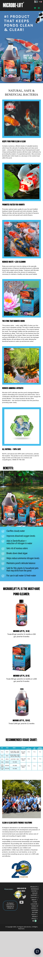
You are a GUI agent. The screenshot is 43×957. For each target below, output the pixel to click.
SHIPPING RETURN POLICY (35, 912)
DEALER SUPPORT (34, 894)
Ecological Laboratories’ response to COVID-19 (10, 905)
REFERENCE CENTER (35, 890)
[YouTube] (22, 902)
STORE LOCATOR (34, 903)
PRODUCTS (34, 887)
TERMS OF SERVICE (34, 907)
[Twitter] (24, 897)
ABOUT (34, 900)
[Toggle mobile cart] (35, 8)
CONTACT (34, 897)
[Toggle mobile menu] (39, 8)
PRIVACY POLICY (35, 918)
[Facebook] (19, 897)
